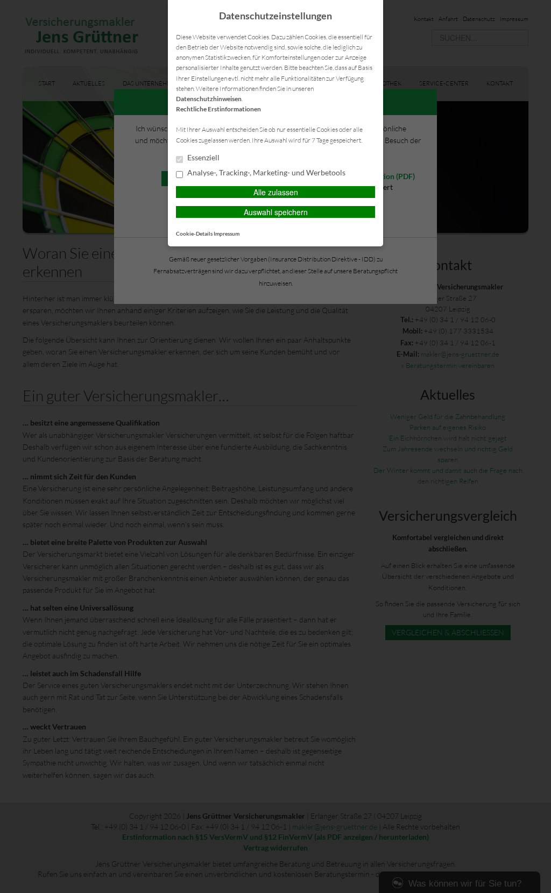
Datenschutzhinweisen (209, 99)
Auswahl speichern (276, 212)
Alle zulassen (275, 192)
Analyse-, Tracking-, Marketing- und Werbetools (265, 172)
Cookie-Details (194, 233)
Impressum (226, 233)
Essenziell (203, 157)
